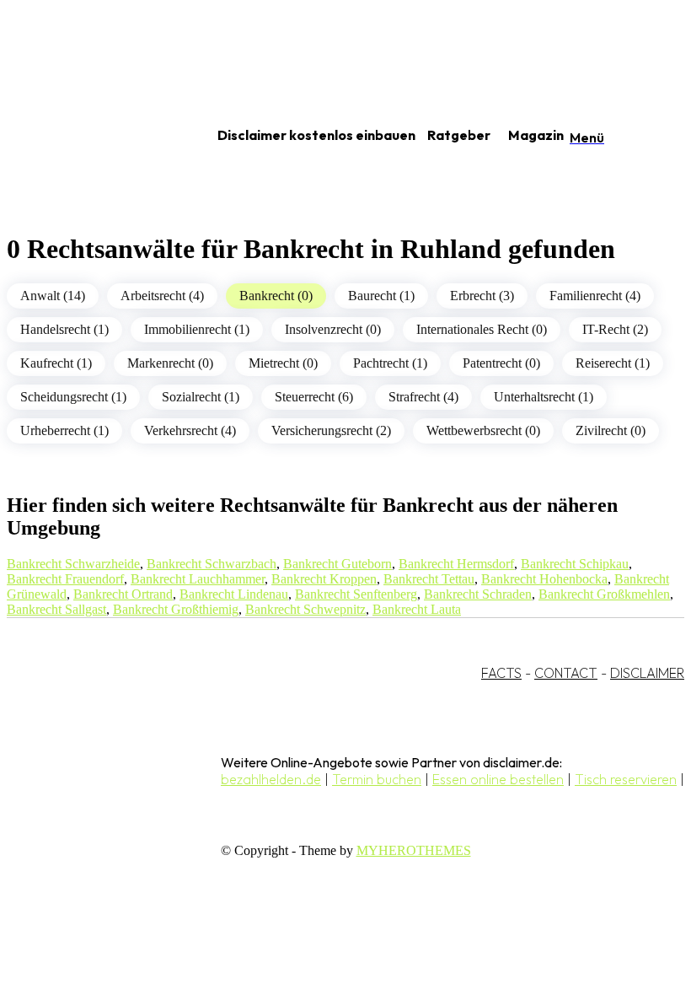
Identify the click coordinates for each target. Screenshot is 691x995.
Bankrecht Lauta (416, 609)
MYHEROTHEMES (413, 850)
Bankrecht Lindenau (233, 594)
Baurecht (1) (381, 295)
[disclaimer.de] (91, 135)
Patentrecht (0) (501, 363)
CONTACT (565, 672)
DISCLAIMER (647, 672)
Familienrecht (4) (594, 295)
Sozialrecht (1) (200, 397)
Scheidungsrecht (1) (73, 397)
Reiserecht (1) (613, 363)
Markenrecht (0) (170, 363)
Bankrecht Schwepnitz (305, 609)
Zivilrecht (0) (610, 430)
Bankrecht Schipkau (575, 564)
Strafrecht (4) (423, 397)
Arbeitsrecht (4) (162, 295)
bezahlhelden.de (271, 779)
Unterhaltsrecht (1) (543, 397)
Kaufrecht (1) (56, 363)
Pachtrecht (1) (390, 363)
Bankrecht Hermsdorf (456, 564)
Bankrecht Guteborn (337, 564)
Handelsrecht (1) (64, 329)
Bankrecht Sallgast (56, 609)
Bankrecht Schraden (478, 594)
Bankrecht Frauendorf (65, 579)
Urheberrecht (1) (64, 430)
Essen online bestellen (498, 779)
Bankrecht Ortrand (123, 594)
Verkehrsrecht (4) (190, 430)
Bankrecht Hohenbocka (544, 579)
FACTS (501, 672)
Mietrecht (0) (283, 363)
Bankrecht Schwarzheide (73, 564)
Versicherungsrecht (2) (331, 430)
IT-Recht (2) (615, 329)
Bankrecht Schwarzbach (211, 564)
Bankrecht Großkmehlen (604, 594)
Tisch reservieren (626, 779)
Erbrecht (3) (482, 295)
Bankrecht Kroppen (324, 579)
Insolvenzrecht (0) (333, 329)
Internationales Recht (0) (481, 329)
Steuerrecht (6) (314, 397)
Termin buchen (376, 779)
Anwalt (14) (52, 295)
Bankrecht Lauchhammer (198, 579)
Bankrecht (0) (276, 295)
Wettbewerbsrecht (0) (483, 430)
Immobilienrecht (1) (196, 329)
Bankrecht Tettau (428, 579)
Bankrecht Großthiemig (175, 609)
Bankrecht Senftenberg (356, 594)
